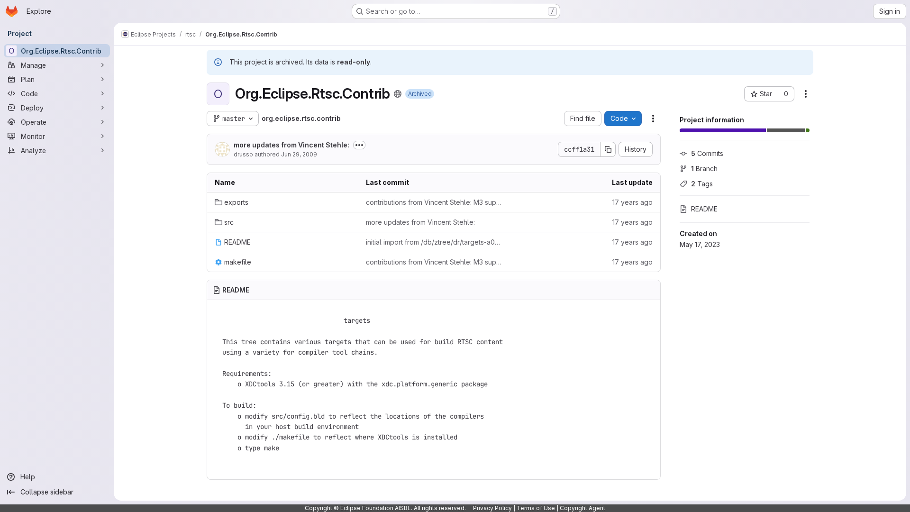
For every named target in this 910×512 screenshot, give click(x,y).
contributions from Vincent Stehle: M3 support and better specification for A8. (434, 202)
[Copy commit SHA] (608, 149)
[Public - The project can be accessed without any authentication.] (397, 94)
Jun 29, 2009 (299, 154)
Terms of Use (536, 508)
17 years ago (632, 202)
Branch (704, 169)
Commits (707, 153)
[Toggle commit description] (359, 145)
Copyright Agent (582, 508)
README (704, 209)
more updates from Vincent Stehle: (291, 145)
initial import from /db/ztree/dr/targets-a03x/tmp (434, 242)
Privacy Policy (492, 508)
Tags (702, 184)
